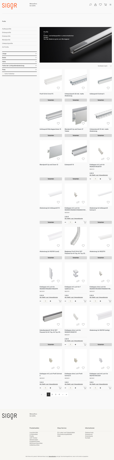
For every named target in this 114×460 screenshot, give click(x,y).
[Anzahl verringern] (90, 179)
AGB (58, 436)
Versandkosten (52, 456)
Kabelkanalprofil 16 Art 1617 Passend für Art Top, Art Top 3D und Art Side (50, 331)
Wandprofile (6, 40)
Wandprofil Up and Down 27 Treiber (74, 130)
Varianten (51, 100)
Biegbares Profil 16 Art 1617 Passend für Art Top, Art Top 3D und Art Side (75, 252)
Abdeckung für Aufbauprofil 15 (49, 208)
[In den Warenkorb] (109, 178)
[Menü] (110, 4)
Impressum (89, 434)
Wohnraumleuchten (36, 443)
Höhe (4, 61)
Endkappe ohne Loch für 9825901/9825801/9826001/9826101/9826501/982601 (100, 288)
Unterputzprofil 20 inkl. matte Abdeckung (74, 95)
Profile (32, 436)
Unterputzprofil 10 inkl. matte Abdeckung (99, 130)
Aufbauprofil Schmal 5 (97, 94)
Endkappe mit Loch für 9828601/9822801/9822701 (49, 288)
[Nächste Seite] (63, 394)
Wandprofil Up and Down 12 (49, 164)
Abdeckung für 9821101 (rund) (49, 251)
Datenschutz (89, 432)
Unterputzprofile (7, 43)
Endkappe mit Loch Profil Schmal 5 (51, 374)
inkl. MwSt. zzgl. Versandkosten (99, 175)
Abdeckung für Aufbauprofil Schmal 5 (99, 209)
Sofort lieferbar (9, 73)
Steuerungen (34, 440)
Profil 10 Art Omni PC (46, 94)
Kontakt (87, 438)
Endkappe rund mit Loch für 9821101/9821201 (99, 374)
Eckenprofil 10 (69, 164)
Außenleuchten (34, 445)
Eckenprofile (6, 36)
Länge (4, 53)
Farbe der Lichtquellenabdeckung (13, 65)
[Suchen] (90, 4)
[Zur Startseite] (16, 416)
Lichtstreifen (34, 434)
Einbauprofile (6, 32)
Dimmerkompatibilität (64, 434)
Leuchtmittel (34, 432)
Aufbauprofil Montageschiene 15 (50, 129)
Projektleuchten (35, 441)
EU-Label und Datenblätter (66, 432)
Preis (3, 69)
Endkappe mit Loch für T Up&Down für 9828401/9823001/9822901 (74, 288)
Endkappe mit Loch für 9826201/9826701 (97, 165)
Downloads (89, 436)
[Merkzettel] (100, 4)
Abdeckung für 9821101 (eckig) (100, 330)
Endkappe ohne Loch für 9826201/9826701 (73, 331)
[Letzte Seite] (66, 394)
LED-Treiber (33, 438)
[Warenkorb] (105, 4)
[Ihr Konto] (95, 4)
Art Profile (5, 47)
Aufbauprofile (6, 29)
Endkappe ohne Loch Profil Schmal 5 (73, 374)
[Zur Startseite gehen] (16, 6)
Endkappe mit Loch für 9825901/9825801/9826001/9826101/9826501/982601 (75, 209)
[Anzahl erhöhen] (100, 179)
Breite (4, 57)
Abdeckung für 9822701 (97, 251)
